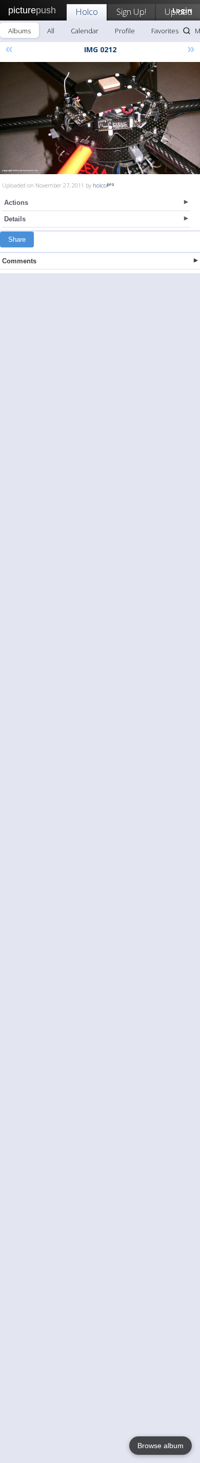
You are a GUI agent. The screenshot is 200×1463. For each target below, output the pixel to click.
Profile (125, 30)
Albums (19, 30)
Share (17, 239)
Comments (19, 261)
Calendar (84, 30)
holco (100, 185)
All (50, 30)
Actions (16, 202)
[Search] (186, 31)
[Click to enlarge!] (100, 118)
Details (15, 219)
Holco (86, 11)
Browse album (160, 1445)
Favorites (164, 30)
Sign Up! (131, 11)
